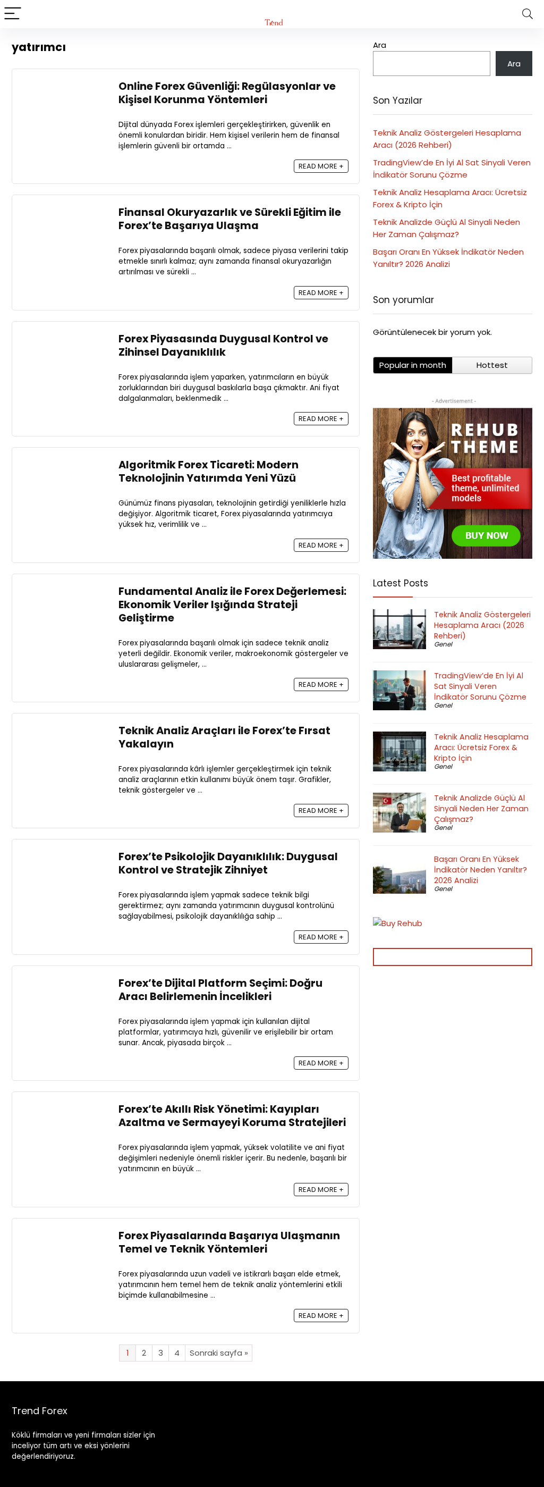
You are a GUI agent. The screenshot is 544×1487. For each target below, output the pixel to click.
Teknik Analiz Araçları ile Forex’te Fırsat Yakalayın (224, 737)
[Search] (527, 14)
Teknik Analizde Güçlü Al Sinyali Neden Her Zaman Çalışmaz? (481, 809)
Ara (379, 45)
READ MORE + (321, 166)
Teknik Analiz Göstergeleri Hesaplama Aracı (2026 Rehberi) (482, 625)
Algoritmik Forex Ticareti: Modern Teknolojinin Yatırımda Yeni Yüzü (208, 471)
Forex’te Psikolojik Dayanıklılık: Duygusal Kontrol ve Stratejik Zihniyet (228, 863)
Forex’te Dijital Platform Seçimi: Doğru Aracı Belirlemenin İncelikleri (220, 990)
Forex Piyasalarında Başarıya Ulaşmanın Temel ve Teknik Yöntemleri (229, 1242)
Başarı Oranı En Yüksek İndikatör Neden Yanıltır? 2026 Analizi (480, 870)
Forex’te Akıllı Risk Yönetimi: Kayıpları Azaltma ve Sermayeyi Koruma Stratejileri (233, 1116)
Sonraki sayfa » (219, 1352)
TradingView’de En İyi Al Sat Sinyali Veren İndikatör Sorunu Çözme (480, 686)
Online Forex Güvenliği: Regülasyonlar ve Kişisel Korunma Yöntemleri (227, 93)
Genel (443, 644)
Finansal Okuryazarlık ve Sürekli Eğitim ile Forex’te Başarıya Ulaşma (229, 219)
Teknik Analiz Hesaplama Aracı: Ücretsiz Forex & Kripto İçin (481, 747)
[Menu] (13, 14)
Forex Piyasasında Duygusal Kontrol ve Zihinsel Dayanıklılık (223, 345)
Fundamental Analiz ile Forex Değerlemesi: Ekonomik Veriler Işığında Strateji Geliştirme (232, 604)
